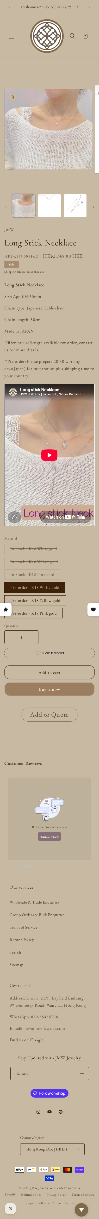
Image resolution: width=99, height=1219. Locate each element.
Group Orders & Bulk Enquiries (37, 914)
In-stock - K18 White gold (36, 550)
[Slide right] (93, 207)
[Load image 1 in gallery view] (23, 205)
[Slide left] (5, 207)
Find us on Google (26, 1040)
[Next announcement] (89, 7)
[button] (11, 36)
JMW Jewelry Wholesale (47, 1188)
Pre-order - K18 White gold (34, 587)
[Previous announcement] (9, 7)
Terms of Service (24, 927)
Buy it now (49, 689)
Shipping (10, 272)
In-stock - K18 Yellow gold (37, 563)
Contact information (65, 1203)
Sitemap (17, 964)
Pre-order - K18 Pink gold (33, 613)
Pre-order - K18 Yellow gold (35, 600)
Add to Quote (49, 714)
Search (15, 952)
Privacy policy (56, 1195)
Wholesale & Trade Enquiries (34, 902)
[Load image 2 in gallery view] (49, 205)
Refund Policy (22, 939)
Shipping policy (35, 1203)
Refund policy (31, 1195)
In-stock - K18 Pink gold (35, 576)
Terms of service (83, 1195)
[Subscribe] (82, 1073)
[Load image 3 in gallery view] (75, 205)
